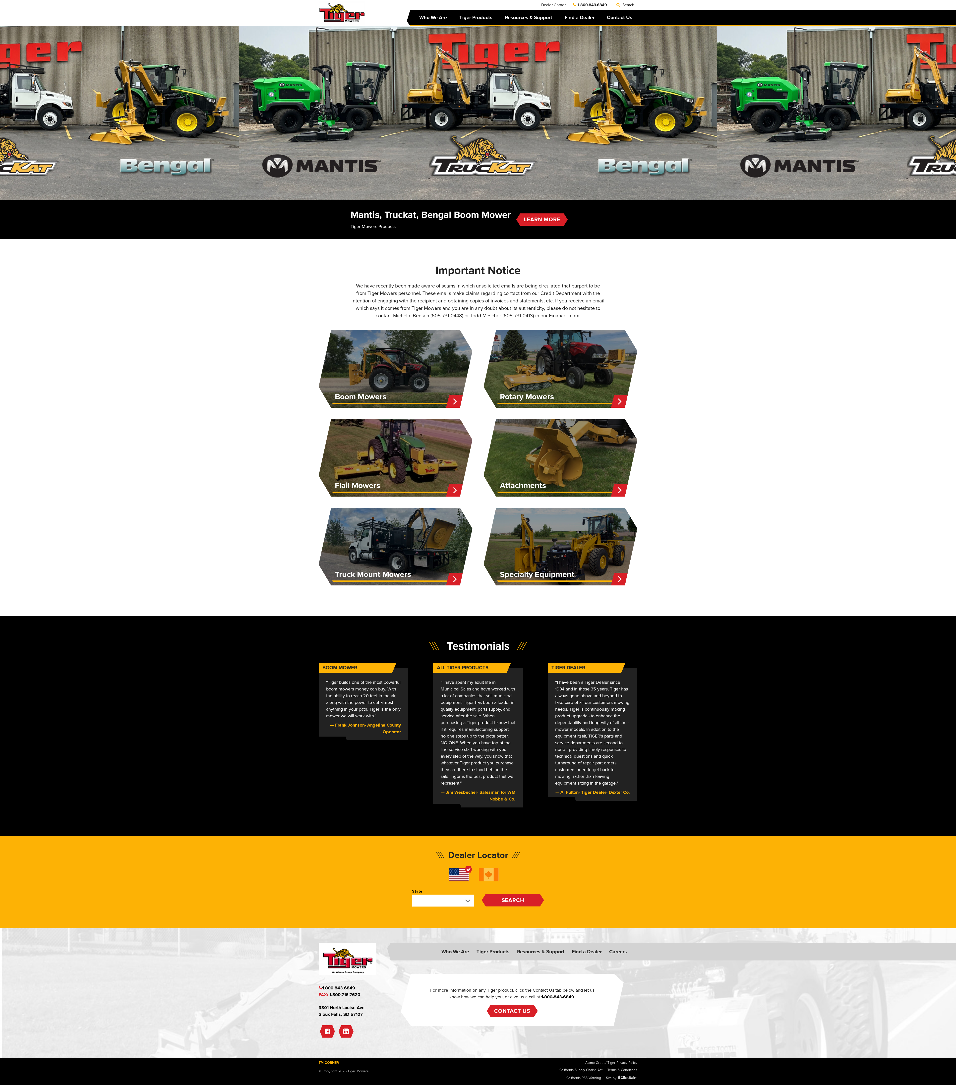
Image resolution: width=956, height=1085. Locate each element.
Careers (618, 952)
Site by (611, 1078)
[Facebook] (327, 1031)
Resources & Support (528, 18)
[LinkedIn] (346, 1031)
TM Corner (329, 1063)
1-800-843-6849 (557, 997)
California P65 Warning (583, 1078)
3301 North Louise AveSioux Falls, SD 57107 (341, 1011)
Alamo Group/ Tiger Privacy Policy (611, 1063)
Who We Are (433, 18)
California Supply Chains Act (580, 1070)
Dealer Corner (553, 4)
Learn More (542, 219)
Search (627, 4)
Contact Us (619, 18)
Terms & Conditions (622, 1070)
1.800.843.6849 (592, 4)
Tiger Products (475, 18)
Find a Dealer (580, 18)
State (417, 891)
